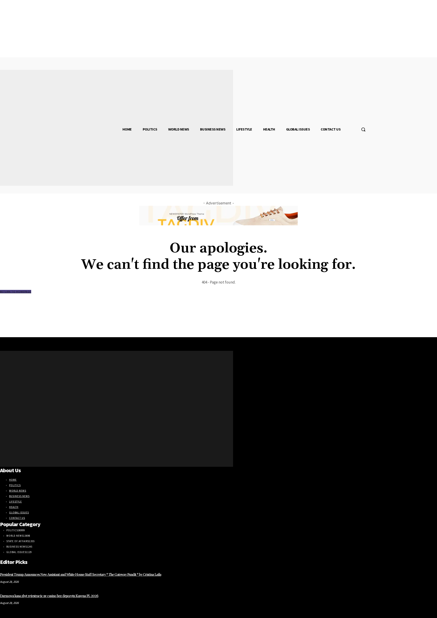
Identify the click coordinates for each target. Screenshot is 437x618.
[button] (363, 129)
